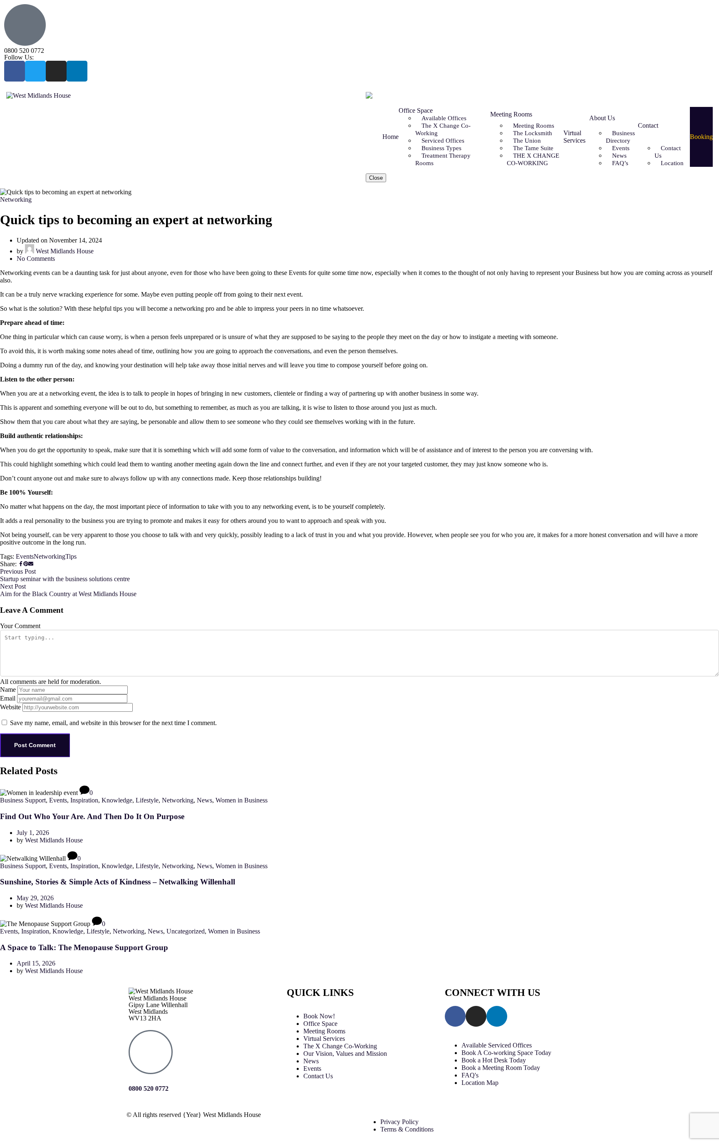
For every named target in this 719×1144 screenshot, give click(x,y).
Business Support (23, 800)
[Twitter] (35, 71)
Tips (71, 556)
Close (376, 178)
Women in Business (242, 800)
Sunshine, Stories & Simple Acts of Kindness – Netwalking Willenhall (117, 881)
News (204, 800)
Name (8, 689)
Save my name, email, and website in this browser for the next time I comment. (113, 722)
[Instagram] (56, 71)
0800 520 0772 (24, 50)
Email (7, 698)
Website (10, 707)
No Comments (36, 258)
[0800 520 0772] (151, 1052)
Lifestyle (147, 800)
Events (25, 556)
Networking (16, 199)
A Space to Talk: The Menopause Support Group (84, 947)
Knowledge (117, 800)
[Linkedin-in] (77, 71)
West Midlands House (64, 251)
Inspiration (84, 800)
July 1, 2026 (33, 832)
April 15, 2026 (36, 963)
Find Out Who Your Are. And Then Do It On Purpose (92, 816)
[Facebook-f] (14, 71)
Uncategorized (185, 931)
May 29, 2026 (35, 897)
